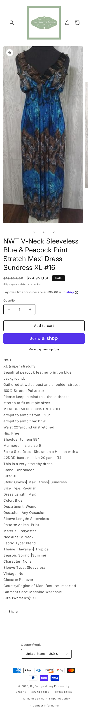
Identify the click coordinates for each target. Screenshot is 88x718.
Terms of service (33, 698)
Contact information (46, 705)
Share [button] (13, 611)
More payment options (44, 349)
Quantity (9, 300)
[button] (12, 23)
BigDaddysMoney (41, 686)
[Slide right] (54, 232)
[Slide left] (34, 232)
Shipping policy (59, 698)
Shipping (8, 284)
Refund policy (39, 691)
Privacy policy (62, 691)
